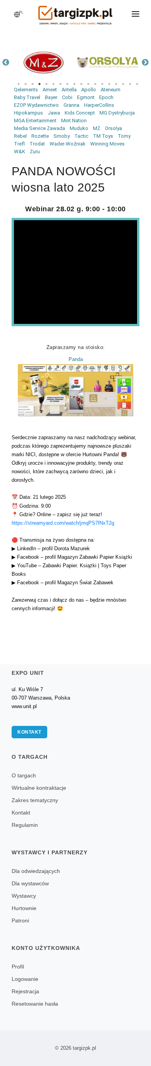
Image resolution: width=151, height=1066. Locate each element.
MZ (96, 128)
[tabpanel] (43, 62)
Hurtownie (24, 908)
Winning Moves (107, 144)
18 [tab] (137, 84)
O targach (24, 775)
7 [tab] (60, 84)
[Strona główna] (75, 13)
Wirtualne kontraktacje (39, 788)
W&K (19, 151)
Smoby (61, 136)
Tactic (81, 136)
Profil (18, 966)
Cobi (67, 97)
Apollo (88, 89)
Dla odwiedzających (36, 871)
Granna (71, 105)
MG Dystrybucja (117, 113)
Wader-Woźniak (68, 144)
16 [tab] (123, 84)
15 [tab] (116, 84)
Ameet (50, 89)
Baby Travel (27, 97)
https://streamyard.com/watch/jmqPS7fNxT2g (63, 523)
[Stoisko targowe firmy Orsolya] (107, 62)
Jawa (54, 113)
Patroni (20, 920)
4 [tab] (39, 84)
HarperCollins (99, 105)
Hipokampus (28, 113)
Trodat (37, 144)
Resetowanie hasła (35, 1004)
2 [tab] (25, 84)
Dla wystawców (30, 883)
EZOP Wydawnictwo (36, 105)
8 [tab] (67, 84)
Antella (69, 89)
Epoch (106, 97)
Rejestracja (25, 991)
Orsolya (113, 128)
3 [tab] (32, 84)
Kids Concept (80, 113)
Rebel (20, 136)
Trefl (19, 144)
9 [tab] (74, 84)
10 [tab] (81, 84)
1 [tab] (18, 84)
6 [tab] (53, 84)
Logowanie (25, 979)
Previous (6, 63)
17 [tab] (130, 84)
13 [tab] (102, 84)
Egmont (85, 97)
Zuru (35, 151)
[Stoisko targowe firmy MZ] (43, 62)
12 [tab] (95, 84)
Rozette (40, 136)
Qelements (26, 89)
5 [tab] (46, 84)
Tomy (124, 136)
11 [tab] (88, 84)
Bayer (51, 97)
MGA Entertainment (35, 120)
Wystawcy (24, 896)
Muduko (79, 128)
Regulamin (25, 825)
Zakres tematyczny (35, 800)
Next (145, 63)
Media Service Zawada (39, 128)
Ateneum (110, 89)
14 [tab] (109, 84)
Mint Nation (74, 120)
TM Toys (103, 136)
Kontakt (29, 732)
